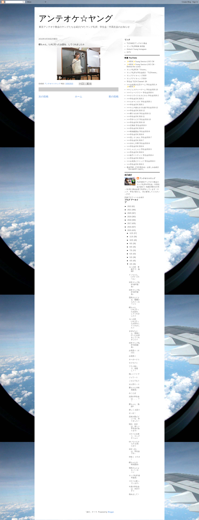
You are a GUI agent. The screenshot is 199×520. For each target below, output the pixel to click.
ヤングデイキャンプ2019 (136, 79)
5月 (131, 257)
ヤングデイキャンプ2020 (136, 76)
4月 (131, 261)
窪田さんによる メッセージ (134, 470)
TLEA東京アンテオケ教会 (137, 43)
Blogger (111, 512)
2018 (129, 220)
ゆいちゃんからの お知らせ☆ (134, 444)
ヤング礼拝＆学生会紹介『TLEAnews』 (142, 73)
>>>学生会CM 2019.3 (135, 164)
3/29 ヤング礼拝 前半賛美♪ (134, 292)
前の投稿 (113, 96)
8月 (131, 247)
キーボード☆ (134, 360)
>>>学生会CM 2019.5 (135, 152)
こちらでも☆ (134, 381)
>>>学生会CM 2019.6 (135, 146)
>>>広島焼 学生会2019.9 (136, 125)
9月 (131, 244)
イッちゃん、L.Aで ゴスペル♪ (134, 277)
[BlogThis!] (82, 83)
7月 (131, 250)
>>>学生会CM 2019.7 (135, 140)
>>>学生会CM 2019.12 (136, 111)
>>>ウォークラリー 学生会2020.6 (140, 93)
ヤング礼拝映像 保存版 (136, 46)
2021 (129, 210)
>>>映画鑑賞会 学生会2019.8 (138, 131)
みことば (132, 393)
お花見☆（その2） (134, 351)
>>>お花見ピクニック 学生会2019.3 (141, 161)
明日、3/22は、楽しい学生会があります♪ (134, 427)
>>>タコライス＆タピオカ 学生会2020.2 (143, 96)
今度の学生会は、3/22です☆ (134, 489)
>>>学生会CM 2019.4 (135, 158)
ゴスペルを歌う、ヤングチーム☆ (134, 436)
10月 (132, 240)
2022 (129, 206)
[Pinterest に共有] (90, 83)
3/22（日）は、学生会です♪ (134, 451)
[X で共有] (85, 83)
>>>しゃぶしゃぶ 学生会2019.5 (139, 149)
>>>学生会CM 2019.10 (136, 122)
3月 (131, 264)
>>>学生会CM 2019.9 (135, 128)
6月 (131, 254)
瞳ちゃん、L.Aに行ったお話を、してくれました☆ (134, 311)
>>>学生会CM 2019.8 (135, 134)
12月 (132, 233)
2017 (129, 223)
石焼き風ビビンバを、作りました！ (134, 419)
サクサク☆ (133, 363)
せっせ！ (132, 413)
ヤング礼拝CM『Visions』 (137, 70)
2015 (129, 230)
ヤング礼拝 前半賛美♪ (134, 476)
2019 (129, 217)
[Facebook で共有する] (88, 83)
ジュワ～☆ (133, 377)
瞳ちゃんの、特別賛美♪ (134, 463)
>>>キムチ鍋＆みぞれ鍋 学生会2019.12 (142, 108)
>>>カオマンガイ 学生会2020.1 (139, 102)
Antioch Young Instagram (136, 49)
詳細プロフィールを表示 (134, 197)
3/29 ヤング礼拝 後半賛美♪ (134, 284)
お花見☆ (132, 356)
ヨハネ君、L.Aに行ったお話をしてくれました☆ (134, 323)
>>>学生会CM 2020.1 (135, 105)
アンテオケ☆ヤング (76, 18)
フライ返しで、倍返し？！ (133, 368)
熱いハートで (134, 374)
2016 (129, 227)
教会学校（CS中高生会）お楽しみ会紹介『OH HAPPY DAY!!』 (143, 168)
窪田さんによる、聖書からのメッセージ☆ (134, 301)
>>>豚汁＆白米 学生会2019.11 (139, 113)
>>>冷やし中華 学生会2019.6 (138, 143)
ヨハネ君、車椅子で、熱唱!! (134, 269)
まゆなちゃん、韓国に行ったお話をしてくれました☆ (134, 335)
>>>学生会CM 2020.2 (135, 99)
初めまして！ (134, 494)
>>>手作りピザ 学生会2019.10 (139, 119)
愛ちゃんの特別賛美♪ (134, 389)
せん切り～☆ (134, 384)
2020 (129, 213)
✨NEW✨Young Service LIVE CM (140, 61)
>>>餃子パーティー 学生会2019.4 (140, 155)
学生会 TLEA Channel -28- (137, 81)
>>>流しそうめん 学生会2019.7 (139, 137)
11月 (132, 237)
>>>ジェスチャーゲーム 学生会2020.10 (142, 90)
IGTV (129, 52)
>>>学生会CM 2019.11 (136, 116)
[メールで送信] (80, 83)
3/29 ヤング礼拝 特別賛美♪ (134, 345)
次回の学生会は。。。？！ (134, 399)
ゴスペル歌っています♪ (134, 482)
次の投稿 (43, 96)
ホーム (78, 96)
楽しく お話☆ (134, 410)
